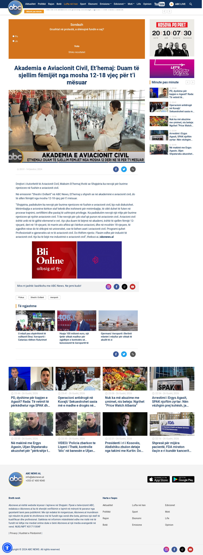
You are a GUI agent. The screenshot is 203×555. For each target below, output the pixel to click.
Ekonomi (92, 4)
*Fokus (21, 297)
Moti (130, 4)
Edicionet (119, 4)
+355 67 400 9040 (35, 480)
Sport (83, 4)
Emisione (105, 4)
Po (16, 36)
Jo (16, 41)
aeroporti (54, 297)
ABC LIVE (180, 4)
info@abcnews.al (35, 477)
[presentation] (188, 82)
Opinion (147, 4)
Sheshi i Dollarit (37, 297)
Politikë (42, 4)
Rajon (51, 4)
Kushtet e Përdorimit (30, 533)
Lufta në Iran (71, 4)
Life (139, 4)
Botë (59, 4)
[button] (7, 547)
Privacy (14, 533)
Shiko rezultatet (77, 52)
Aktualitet (30, 4)
